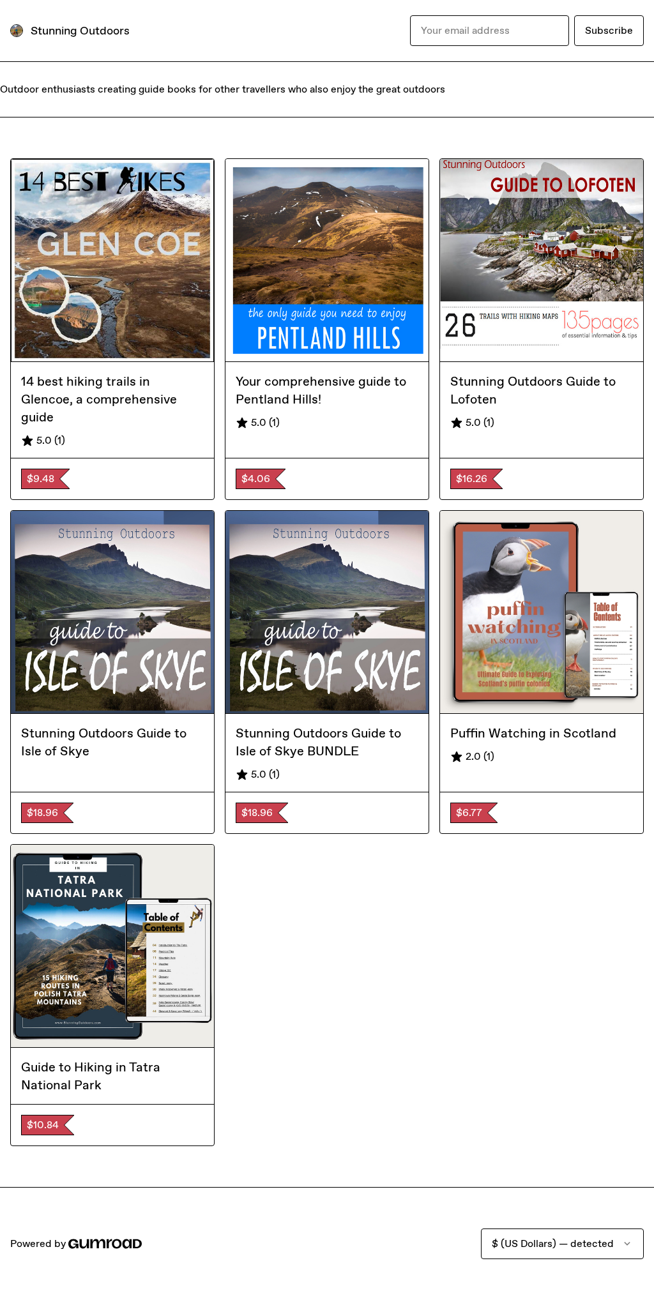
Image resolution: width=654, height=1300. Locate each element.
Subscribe (609, 30)
